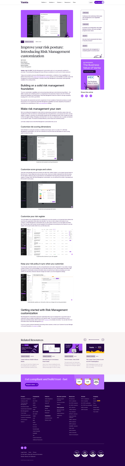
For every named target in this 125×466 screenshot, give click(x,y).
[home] (24, 2)
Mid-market (47, 410)
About (94, 398)
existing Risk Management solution (41, 76)
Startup (46, 408)
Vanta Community (72, 432)
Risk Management (24, 410)
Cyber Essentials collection (72, 416)
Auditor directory (60, 413)
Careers (95, 401)
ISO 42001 (35, 413)
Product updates (29, 41)
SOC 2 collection (72, 401)
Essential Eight (36, 429)
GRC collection (72, 407)
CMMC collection (72, 419)
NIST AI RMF (35, 411)
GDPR (34, 403)
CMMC (34, 416)
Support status (96, 409)
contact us (35, 326)
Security (95, 405)
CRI (33, 435)
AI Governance (24, 419)
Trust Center (23, 413)
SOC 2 (34, 398)
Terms (29, 452)
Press (94, 403)
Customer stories (48, 418)
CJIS (34, 418)
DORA (34, 422)
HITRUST (35, 407)
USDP (34, 409)
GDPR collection (72, 423)
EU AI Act (35, 426)
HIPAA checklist (84, 407)
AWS (58, 417)
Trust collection (72, 411)
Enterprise (47, 412)
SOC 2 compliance (85, 398)
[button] (44, 2)
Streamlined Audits (25, 406)
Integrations (59, 415)
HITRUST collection (73, 413)
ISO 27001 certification (86, 403)
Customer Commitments (26, 417)
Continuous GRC (24, 401)
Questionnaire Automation (26, 408)
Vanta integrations (49, 398)
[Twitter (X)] (25, 447)
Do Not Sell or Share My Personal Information (31, 454)
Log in (90, 2)
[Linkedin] (22, 447)
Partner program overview (60, 399)
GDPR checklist (84, 409)
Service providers (61, 402)
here (42, 321)
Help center (71, 428)
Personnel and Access (25, 415)
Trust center (95, 411)
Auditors (58, 404)
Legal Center (24, 452)
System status (96, 407)
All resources (72, 398)
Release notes (48, 420)
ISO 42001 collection (73, 405)
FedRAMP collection (73, 426)
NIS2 (34, 420)
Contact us (47, 319)
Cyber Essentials (36, 431)
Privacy (34, 452)
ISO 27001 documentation (86, 405)
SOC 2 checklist (84, 401)
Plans (74, 2)
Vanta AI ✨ (47, 401)
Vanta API (47, 403)
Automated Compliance (26, 398)
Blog (22, 41)
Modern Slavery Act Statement (28, 456)
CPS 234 (35, 424)
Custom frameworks (37, 437)
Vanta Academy (72, 430)
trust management (43, 103)
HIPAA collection (72, 421)
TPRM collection (72, 409)
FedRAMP (35, 433)
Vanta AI (22, 421)
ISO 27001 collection (73, 403)
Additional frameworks (37, 439)
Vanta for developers (73, 434)
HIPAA (34, 405)
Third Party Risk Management (24, 404)
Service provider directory (60, 410)
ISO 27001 (35, 401)
